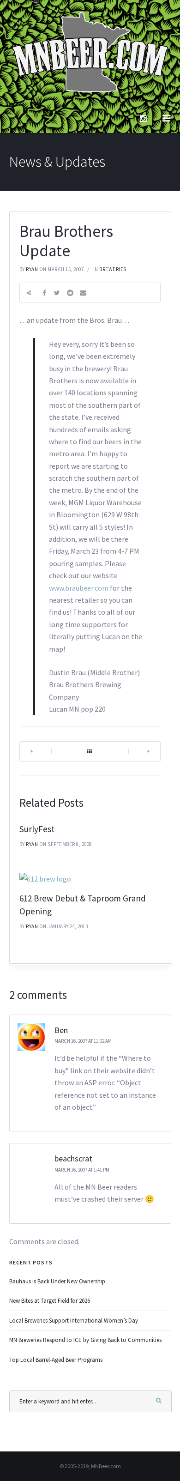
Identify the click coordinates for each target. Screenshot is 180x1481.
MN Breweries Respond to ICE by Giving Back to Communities (85, 1340)
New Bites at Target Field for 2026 (49, 1301)
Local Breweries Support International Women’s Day (73, 1320)
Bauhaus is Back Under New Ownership (57, 1281)
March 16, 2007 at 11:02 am (83, 1041)
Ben (61, 1030)
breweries (112, 269)
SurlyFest (36, 828)
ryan (32, 269)
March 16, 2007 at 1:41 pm (81, 1170)
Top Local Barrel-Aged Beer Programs (55, 1360)
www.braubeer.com (78, 587)
